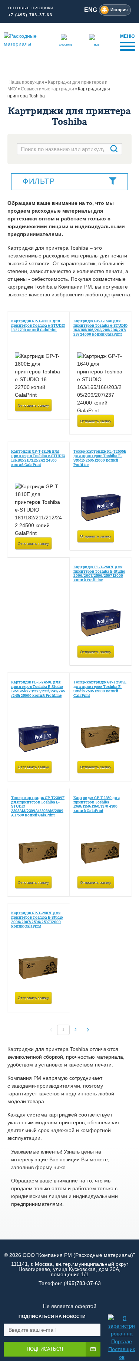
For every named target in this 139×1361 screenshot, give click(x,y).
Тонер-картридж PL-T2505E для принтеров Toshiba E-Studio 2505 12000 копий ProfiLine (99, 458)
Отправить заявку (33, 405)
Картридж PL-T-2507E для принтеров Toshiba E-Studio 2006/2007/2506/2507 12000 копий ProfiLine (99, 573)
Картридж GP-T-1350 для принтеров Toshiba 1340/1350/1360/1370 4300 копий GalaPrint (96, 804)
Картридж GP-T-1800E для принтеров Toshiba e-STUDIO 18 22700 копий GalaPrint (38, 325)
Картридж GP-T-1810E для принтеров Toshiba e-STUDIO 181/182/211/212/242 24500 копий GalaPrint (38, 458)
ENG (90, 10)
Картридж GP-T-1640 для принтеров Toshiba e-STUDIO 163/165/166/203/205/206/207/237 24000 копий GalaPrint (100, 327)
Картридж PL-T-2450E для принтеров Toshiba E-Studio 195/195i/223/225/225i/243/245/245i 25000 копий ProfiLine (38, 689)
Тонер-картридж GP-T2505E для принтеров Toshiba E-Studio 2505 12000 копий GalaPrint (99, 689)
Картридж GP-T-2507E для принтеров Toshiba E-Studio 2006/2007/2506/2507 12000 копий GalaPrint (37, 919)
